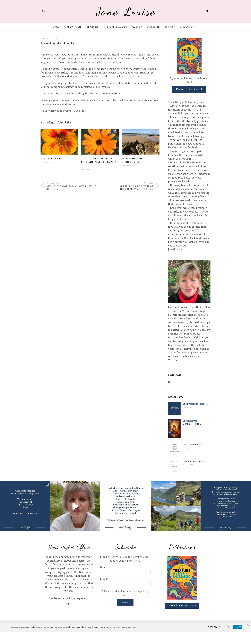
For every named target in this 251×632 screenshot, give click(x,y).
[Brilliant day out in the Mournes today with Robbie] (176, 506)
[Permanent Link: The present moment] (174, 408)
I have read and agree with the (126, 593)
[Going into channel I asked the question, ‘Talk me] (25, 506)
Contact (170, 27)
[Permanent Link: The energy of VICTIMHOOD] (174, 428)
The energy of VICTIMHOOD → (192, 422)
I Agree (238, 626)
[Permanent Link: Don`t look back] (174, 448)
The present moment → (195, 404)
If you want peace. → (194, 461)
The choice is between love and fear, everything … (100, 162)
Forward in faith (53, 158)
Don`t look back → (193, 444)
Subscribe (153, 27)
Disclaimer (187, 27)
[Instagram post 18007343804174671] (125, 506)
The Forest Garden (115, 27)
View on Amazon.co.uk (189, 90)
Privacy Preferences (219, 627)
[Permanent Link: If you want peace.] (174, 465)
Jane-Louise (125, 11)
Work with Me (73, 27)
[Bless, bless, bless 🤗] (226, 506)
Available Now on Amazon (182, 605)
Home (56, 27)
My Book (137, 27)
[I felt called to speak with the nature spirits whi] (75, 506)
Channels (93, 27)
